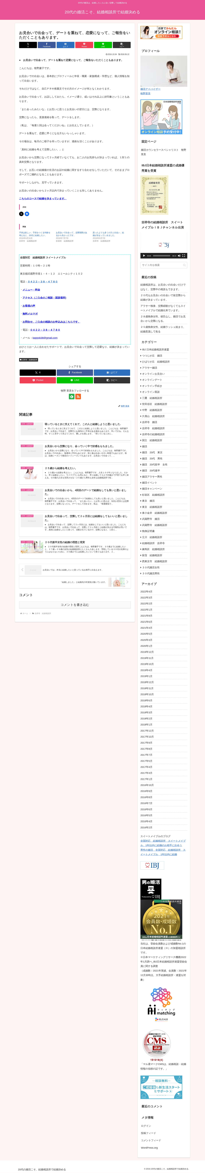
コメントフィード (151, 1140)
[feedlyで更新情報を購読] (71, 396)
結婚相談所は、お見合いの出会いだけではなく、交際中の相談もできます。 (163, 287)
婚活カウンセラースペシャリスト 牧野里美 (163, 152)
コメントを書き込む (75, 605)
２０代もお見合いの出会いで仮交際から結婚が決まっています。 (163, 297)
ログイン (146, 1125)
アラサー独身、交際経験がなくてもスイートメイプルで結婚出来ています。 (163, 308)
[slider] (161, 255)
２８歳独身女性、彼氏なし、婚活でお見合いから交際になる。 (163, 318)
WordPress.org (149, 1147)
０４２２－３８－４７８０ (43, 281)
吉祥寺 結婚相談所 (29, 360)
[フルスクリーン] (183, 255)
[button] (122, 45)
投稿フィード (148, 1133)
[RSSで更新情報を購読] (78, 396)
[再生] (144, 255)
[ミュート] (179, 255)
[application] (163, 245)
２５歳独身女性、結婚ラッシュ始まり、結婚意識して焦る (163, 329)
